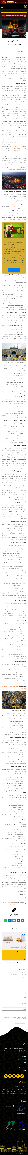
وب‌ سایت (23, 1009)
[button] (2, 7)
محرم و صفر (18, 593)
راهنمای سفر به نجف (21, 898)
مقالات (22, 904)
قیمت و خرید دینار (14, 270)
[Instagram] (18, 1076)
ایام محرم (8, 330)
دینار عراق (16, 148)
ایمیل (24, 1003)
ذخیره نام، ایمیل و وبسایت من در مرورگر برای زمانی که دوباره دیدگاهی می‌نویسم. (15, 1018)
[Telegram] (22, 1076)
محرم (11, 130)
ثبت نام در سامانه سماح (16, 206)
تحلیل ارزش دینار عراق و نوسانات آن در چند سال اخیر (14, 952)
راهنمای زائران (7, 902)
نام (24, 997)
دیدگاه (24, 977)
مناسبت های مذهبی (15, 904)
